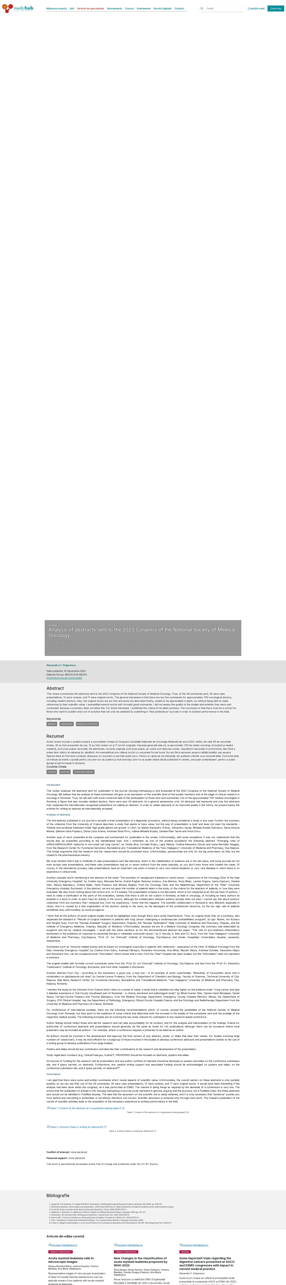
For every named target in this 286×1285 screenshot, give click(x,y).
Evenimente (144, 8)
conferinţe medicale (83, 772)
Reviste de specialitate (90, 8)
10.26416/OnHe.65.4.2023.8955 (64, 678)
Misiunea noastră (56, 8)
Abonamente (114, 8)
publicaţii (65, 772)
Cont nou (276, 8)
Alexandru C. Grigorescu (61, 665)
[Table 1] (87, 1113)
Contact (179, 8)
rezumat (52, 772)
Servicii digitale (162, 8)
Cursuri (129, 8)
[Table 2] (78, 1132)
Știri (72, 8)
